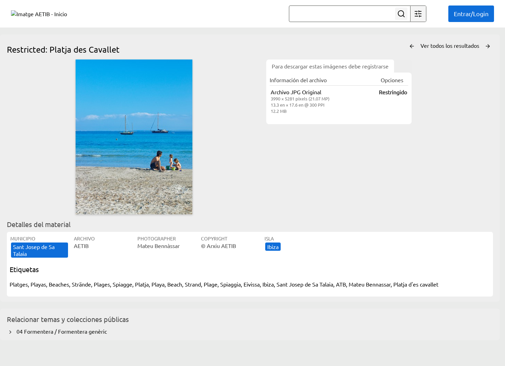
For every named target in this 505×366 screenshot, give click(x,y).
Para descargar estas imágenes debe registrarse (330, 66)
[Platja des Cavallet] (134, 137)
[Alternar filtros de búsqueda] (418, 14)
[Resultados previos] (412, 46)
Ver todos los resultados (450, 45)
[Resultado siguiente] (488, 46)
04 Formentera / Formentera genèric (60, 331)
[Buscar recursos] (401, 14)
